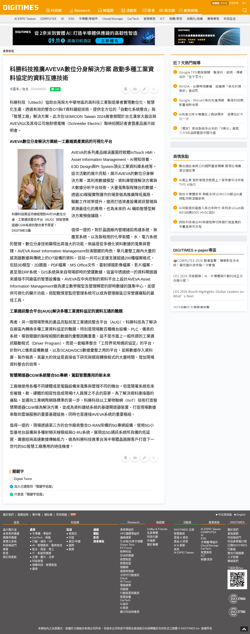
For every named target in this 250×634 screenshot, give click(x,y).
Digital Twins (23, 479)
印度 (71, 537)
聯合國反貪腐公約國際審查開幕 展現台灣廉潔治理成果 (210, 168)
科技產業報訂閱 (237, 541)
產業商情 (191, 10)
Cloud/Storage (112, 18)
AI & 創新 (179, 545)
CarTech (133, 18)
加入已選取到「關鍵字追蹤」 (34, 486)
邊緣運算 (125, 537)
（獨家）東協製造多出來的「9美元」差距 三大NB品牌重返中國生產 (210, 130)
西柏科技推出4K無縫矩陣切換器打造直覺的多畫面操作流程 (210, 224)
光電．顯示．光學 (43, 557)
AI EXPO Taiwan (25, 18)
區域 (69, 529)
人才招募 (233, 557)
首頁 (16, 522)
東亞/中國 (74, 541)
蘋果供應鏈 (10, 537)
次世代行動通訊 (129, 575)
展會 (5, 549)
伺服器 (124, 589)
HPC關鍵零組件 (129, 533)
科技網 (56, 10)
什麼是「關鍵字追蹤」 (30, 494)
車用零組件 (127, 529)
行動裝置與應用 (129, 593)
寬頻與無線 (127, 571)
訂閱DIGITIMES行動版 (237, 547)
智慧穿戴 (125, 596)
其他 (176, 549)
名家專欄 (152, 532)
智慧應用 (149, 18)
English (241, 514)
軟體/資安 (175, 18)
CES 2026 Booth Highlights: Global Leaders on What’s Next (208, 293)
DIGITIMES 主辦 (184, 529)
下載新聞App (235, 567)
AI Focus (125, 581)
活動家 (131, 10)
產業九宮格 (10, 541)
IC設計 (124, 603)
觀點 (96, 533)
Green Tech (127, 544)
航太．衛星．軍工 (43, 549)
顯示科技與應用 (129, 611)
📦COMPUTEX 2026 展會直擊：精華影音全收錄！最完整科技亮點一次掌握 (206, 262)
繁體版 (215, 3)
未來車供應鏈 (11, 533)
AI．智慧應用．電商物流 (47, 545)
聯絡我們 (233, 560)
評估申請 (233, 2)
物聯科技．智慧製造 (44, 564)
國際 (71, 545)
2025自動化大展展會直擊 (191, 307)
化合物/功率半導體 (131, 541)
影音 (150, 10)
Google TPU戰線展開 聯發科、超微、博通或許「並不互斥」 (211, 74)
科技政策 (37, 560)
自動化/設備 (195, 18)
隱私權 (48, 514)
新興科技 (125, 551)
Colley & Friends (157, 529)
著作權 (36, 514)
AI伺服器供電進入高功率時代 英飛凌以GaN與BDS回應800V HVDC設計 (211, 210)
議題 (96, 529)
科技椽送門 (10, 545)
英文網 (169, 10)
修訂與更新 (10, 557)
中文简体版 (225, 514)
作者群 (151, 540)
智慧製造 (125, 559)
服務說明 (23, 514)
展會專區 (213, 18)
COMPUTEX (48, 18)
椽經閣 (108, 10)
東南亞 (73, 533)
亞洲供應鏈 (127, 555)
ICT (162, 18)
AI (62, 18)
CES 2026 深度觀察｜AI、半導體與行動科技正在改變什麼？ (208, 278)
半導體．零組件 (41, 533)
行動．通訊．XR (42, 541)
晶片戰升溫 (10, 529)
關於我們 (8, 514)
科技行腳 (152, 536)
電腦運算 (125, 585)
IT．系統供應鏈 (41, 553)
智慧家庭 (125, 563)
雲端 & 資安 (181, 537)
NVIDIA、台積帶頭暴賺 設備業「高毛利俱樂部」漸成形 (210, 88)
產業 (32, 529)
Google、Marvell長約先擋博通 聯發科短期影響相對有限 (211, 102)
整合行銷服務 (236, 553)
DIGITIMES (237, 522)
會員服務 (233, 533)
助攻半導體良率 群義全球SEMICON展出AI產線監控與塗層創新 (211, 196)
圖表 (35, 568)
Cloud (123, 578)
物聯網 (124, 567)
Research (82, 10)
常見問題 (61, 514)
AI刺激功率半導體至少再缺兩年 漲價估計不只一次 (211, 116)
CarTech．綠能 (41, 537)
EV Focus (126, 547)
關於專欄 (152, 544)
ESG (71, 18)
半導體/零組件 (88, 18)
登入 (244, 2)
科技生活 (230, 18)
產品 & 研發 (181, 541)
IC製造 (124, 607)
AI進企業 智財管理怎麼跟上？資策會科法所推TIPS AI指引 (211, 182)
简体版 (223, 3)
